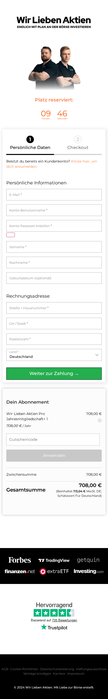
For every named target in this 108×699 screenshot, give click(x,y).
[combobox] (54, 355)
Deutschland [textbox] (21, 356)
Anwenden (54, 455)
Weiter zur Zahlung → (54, 373)
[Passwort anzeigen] (10, 235)
